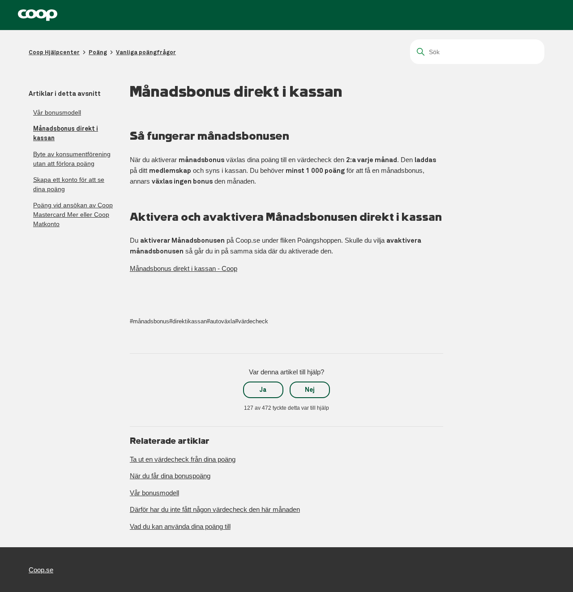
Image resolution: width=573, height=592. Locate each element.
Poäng (98, 52)
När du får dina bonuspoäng (170, 476)
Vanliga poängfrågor (146, 52)
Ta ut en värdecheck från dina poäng (182, 459)
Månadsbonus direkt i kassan (65, 133)
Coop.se (41, 570)
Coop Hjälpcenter (54, 52)
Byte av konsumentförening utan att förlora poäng (72, 158)
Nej (310, 390)
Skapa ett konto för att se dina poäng (68, 184)
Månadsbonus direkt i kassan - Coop (183, 268)
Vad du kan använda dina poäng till (180, 526)
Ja (263, 390)
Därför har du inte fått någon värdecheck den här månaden (215, 509)
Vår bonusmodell (57, 112)
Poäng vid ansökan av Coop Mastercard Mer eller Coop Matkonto (73, 214)
